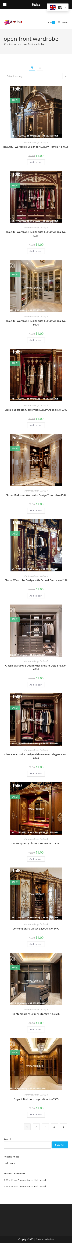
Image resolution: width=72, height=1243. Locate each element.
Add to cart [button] (36, 162)
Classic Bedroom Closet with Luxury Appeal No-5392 (36, 409)
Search (8, 1139)
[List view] (40, 68)
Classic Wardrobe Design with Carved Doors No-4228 (36, 580)
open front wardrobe (33, 44)
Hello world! (10, 1163)
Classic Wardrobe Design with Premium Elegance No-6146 (35, 756)
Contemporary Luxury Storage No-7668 (36, 1014)
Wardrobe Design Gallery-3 (36, 316)
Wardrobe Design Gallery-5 (36, 142)
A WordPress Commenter (17, 1186)
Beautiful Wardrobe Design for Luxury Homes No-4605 (36, 146)
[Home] (5, 44)
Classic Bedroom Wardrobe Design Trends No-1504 (36, 495)
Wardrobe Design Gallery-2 (36, 661)
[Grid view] (32, 68)
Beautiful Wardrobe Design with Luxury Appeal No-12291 (36, 233)
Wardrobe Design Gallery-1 (36, 490)
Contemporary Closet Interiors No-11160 (36, 843)
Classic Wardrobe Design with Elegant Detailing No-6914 (36, 667)
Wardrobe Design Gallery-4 (36, 227)
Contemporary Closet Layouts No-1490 (36, 928)
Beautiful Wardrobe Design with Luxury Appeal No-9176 (36, 322)
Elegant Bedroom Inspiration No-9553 (36, 1099)
